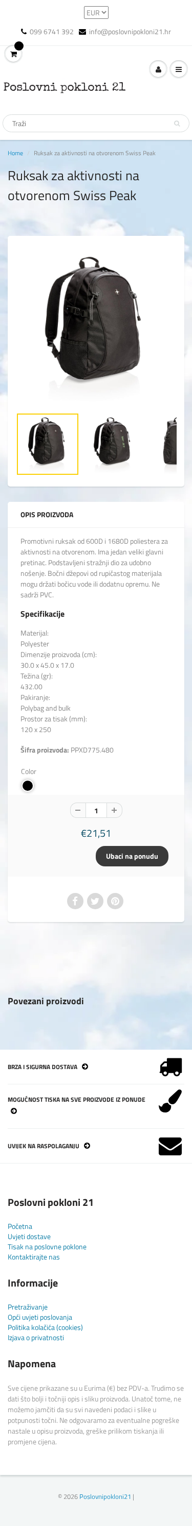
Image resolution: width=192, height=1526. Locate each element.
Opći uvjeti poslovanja (40, 1317)
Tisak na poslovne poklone (47, 1246)
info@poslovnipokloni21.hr (130, 32)
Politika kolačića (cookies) (45, 1327)
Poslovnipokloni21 (105, 1496)
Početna (20, 1226)
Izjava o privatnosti (36, 1337)
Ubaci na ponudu (132, 856)
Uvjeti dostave (29, 1236)
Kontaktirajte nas (34, 1256)
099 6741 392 (52, 32)
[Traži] (177, 123)
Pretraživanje (28, 1306)
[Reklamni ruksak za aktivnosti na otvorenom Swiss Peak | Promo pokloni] (96, 327)
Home (15, 153)
